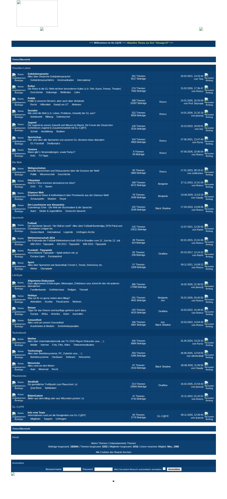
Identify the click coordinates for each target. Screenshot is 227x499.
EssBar (49, 301)
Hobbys (32, 295)
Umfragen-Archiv (85, 232)
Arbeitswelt (36, 116)
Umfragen (61, 418)
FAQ (27, 28)
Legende (68, 232)
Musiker (52, 198)
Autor (33, 211)
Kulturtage (51, 92)
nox (201, 129)
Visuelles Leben (21, 68)
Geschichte (36, 92)
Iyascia (199, 417)
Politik (31, 98)
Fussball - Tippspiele (40, 250)
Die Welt (17, 162)
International (83, 80)
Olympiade (46, 268)
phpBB (98, 493)
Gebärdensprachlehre (42, 80)
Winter (33, 268)
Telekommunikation (83, 344)
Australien (77, 314)
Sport (31, 262)
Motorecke (34, 363)
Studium (60, 131)
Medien (32, 338)
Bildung (49, 116)
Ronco (199, 91)
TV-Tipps (43, 155)
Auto (32, 369)
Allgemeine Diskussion (41, 280)
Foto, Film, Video (61, 344)
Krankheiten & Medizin (42, 326)
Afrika (44, 314)
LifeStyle (17, 275)
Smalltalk (33, 381)
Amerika (55, 314)
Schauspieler (37, 198)
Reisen (32, 307)
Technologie (35, 350)
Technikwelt (19, 332)
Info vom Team (36, 412)
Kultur (31, 86)
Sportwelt (17, 217)
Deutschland (37, 232)
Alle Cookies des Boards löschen (113, 452)
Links (77, 92)
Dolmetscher (63, 116)
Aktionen (76, 104)
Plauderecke (19, 376)
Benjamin (163, 183)
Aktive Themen (99, 443)
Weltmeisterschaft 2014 (41, 237)
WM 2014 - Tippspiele (42, 244)
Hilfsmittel (45, 104)
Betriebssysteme (39, 357)
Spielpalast (50, 388)
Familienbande (38, 289)
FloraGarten (62, 301)
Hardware (57, 357)
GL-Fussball (37, 143)
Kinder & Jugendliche (50, 211)
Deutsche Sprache (75, 211)
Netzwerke (84, 357)
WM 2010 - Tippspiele (94, 244)
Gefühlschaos (56, 289)
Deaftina (163, 253)
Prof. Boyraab (195, 103)
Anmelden (209, 28)
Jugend (32, 122)
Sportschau (34, 137)
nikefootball (197, 356)
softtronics (197, 173)
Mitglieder (35, 418)
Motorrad (43, 369)
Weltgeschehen (37, 168)
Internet (45, 344)
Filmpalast (34, 180)
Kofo (32, 155)
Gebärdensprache (38, 73)
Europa (34, 314)
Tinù (201, 79)
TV (40, 186)
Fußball (32, 223)
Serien (48, 186)
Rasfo (200, 229)
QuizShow (35, 388)
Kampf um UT (61, 104)
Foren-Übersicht (21, 59)
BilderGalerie (35, 395)
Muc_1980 (173, 446)
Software (70, 357)
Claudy (199, 197)
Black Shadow (163, 208)
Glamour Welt (36, 192)
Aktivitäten (35, 301)
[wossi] (199, 115)
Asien (66, 314)
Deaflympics (53, 143)
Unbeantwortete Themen (122, 443)
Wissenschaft (47, 174)
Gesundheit (34, 320)
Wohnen (76, 301)
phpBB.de (129, 495)
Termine (32, 149)
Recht (33, 104)
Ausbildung (47, 131)
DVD (32, 186)
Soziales (32, 110)
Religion (72, 289)
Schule (34, 131)
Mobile (33, 344)
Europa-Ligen (37, 256)
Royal (63, 198)
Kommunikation (65, 80)
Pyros (200, 142)
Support (48, 418)
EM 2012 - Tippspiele (68, 244)
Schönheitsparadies (68, 326)
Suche (35, 28)
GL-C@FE (18, 406)
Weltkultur (65, 92)
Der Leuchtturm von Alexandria (46, 204)
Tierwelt (83, 289)
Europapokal (55, 256)
